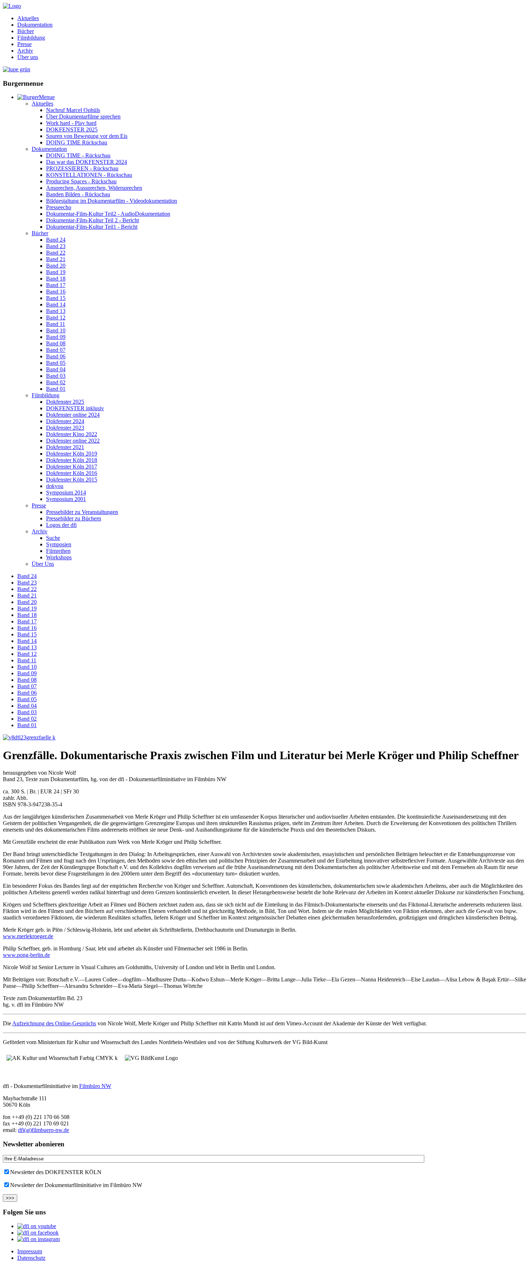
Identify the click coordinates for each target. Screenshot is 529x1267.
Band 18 (55, 279)
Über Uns (43, 564)
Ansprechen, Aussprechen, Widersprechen (94, 188)
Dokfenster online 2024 (73, 415)
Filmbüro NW (95, 1086)
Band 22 (55, 253)
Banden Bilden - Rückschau (78, 194)
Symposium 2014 (66, 492)
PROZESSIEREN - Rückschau (82, 168)
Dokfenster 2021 (65, 447)
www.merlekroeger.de (28, 936)
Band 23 (55, 246)
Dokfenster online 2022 (73, 441)
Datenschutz (31, 1258)
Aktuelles (28, 18)
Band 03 (55, 376)
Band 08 (55, 343)
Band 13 (55, 311)
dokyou (54, 486)
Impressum (29, 1251)
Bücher (25, 31)
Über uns (27, 57)
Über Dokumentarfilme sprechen (83, 116)
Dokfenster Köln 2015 (71, 479)
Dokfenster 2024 (65, 421)
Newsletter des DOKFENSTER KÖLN (55, 1172)
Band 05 (55, 363)
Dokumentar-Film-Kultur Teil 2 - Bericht (92, 220)
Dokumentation (35, 25)
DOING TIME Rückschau (76, 142)
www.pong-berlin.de (26, 955)
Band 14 (55, 304)
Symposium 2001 (66, 499)
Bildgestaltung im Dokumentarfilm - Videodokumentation (111, 201)
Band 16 (55, 291)
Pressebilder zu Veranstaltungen (82, 512)
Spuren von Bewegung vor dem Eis (86, 136)
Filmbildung (31, 38)
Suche (53, 538)
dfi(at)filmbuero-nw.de (43, 1130)
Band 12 (55, 317)
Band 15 (55, 298)
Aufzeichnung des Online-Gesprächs (54, 1023)
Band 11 (55, 324)
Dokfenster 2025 (65, 402)
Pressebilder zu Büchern (73, 518)
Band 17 (55, 285)
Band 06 (55, 356)
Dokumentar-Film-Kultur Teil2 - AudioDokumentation (108, 214)
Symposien (58, 544)
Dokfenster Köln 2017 (71, 467)
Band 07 (55, 350)
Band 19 (55, 272)
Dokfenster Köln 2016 (71, 473)
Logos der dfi (61, 525)
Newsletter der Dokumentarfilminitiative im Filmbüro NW (76, 1185)
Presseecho (58, 207)
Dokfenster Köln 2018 (71, 460)
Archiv (25, 51)
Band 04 (55, 369)
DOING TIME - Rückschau (78, 155)
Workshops (59, 557)
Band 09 (55, 337)
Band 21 (55, 259)
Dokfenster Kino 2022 (71, 434)
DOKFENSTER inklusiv (75, 408)
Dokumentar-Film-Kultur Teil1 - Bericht (91, 227)
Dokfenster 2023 (65, 428)
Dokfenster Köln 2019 (71, 454)
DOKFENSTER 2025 (72, 129)
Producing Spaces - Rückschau (81, 181)
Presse (24, 44)
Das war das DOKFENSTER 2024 (86, 162)
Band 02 (55, 382)
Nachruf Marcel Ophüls (73, 110)
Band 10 (55, 330)
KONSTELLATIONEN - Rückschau (89, 175)
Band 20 (55, 266)
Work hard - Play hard (71, 123)
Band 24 (55, 240)
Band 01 (55, 389)
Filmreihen (58, 551)
